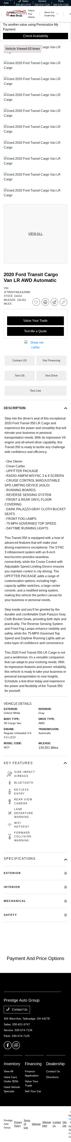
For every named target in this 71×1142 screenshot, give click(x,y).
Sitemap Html (46, 1124)
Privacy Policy (18, 1124)
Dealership (55, 1064)
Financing (33, 1064)
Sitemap (36, 1124)
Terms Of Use (27, 1124)
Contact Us (19, 1009)
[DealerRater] (16, 1045)
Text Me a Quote (35, 331)
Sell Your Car (33, 1091)
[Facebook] (8, 1045)
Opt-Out (65, 1124)
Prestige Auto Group (8, 1124)
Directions (52, 1077)
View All (8, 1071)
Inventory (12, 1064)
